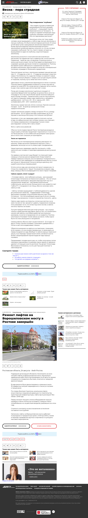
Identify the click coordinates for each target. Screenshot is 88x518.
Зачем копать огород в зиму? (18, 296)
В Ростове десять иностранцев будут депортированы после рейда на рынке (45, 453)
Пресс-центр (33, 486)
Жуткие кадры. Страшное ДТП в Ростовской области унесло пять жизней (71, 26)
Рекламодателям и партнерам (24, 488)
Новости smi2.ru (8, 481)
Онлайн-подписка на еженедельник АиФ (63, 486)
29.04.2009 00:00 (6, 7)
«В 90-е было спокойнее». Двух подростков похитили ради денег (74, 316)
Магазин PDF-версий (44, 486)
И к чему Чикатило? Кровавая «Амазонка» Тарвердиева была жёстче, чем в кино (72, 13)
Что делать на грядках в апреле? (26, 259)
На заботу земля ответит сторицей (27, 257)
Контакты (79, 486)
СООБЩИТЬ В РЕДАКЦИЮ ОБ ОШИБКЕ (43, 488)
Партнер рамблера (30, 511)
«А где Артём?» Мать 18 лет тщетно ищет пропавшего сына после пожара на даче (74, 345)
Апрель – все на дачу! (15, 302)
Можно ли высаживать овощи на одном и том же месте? (19, 292)
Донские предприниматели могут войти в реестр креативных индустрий (19, 458)
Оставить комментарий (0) (44, 426)
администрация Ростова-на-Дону (11, 362)
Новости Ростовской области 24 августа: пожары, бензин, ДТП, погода (72, 19)
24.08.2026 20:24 (6, 312)
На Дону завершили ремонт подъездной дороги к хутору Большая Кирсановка (44, 458)
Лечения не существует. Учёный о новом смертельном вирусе (74, 327)
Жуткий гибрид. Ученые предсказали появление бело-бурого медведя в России (75, 322)
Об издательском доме (22, 486)
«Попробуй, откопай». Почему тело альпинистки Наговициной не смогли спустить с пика (74, 333)
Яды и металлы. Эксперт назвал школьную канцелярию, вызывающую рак (73, 339)
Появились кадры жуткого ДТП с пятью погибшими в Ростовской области (71, 40)
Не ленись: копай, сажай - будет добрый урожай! (45, 292)
